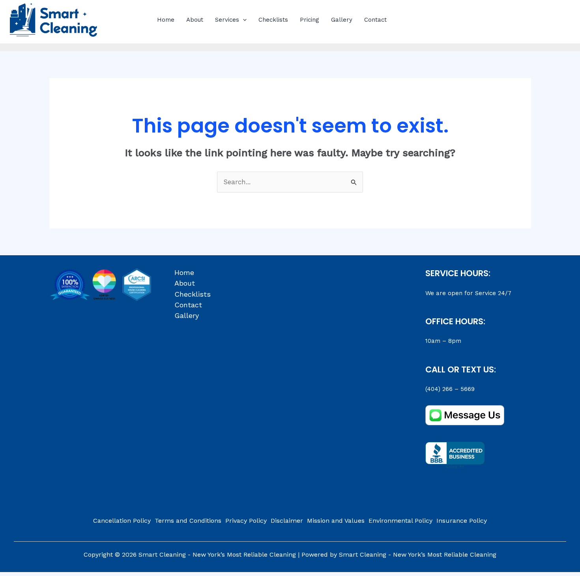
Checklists (273, 19)
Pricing (309, 19)
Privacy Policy (246, 520)
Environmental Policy (400, 520)
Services (227, 19)
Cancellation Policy (122, 520)
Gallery (341, 19)
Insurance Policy (461, 520)
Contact (375, 19)
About (194, 19)
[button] (243, 20)
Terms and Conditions (188, 520)
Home (165, 19)
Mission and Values (336, 520)
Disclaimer (287, 520)
